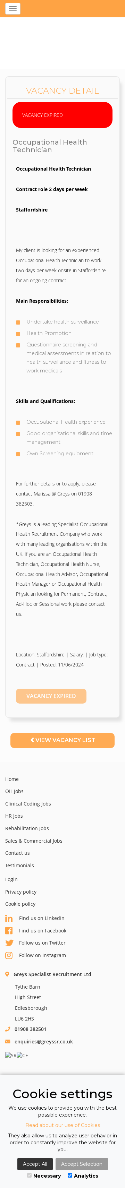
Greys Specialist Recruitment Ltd (52, 974)
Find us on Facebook (42, 930)
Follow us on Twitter (42, 942)
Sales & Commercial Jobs (33, 840)
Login (11, 879)
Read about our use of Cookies (62, 1125)
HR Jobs (14, 815)
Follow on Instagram (42, 955)
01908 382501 (31, 1029)
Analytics (86, 1176)
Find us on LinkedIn (42, 918)
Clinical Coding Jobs (28, 803)
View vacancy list (65, 740)
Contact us (17, 853)
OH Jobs (14, 791)
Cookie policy (20, 904)
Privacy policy (20, 891)
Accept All (35, 1164)
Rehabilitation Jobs (27, 828)
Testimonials (19, 865)
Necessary (47, 1176)
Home (12, 779)
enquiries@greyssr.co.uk (44, 1041)
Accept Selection (81, 1164)
